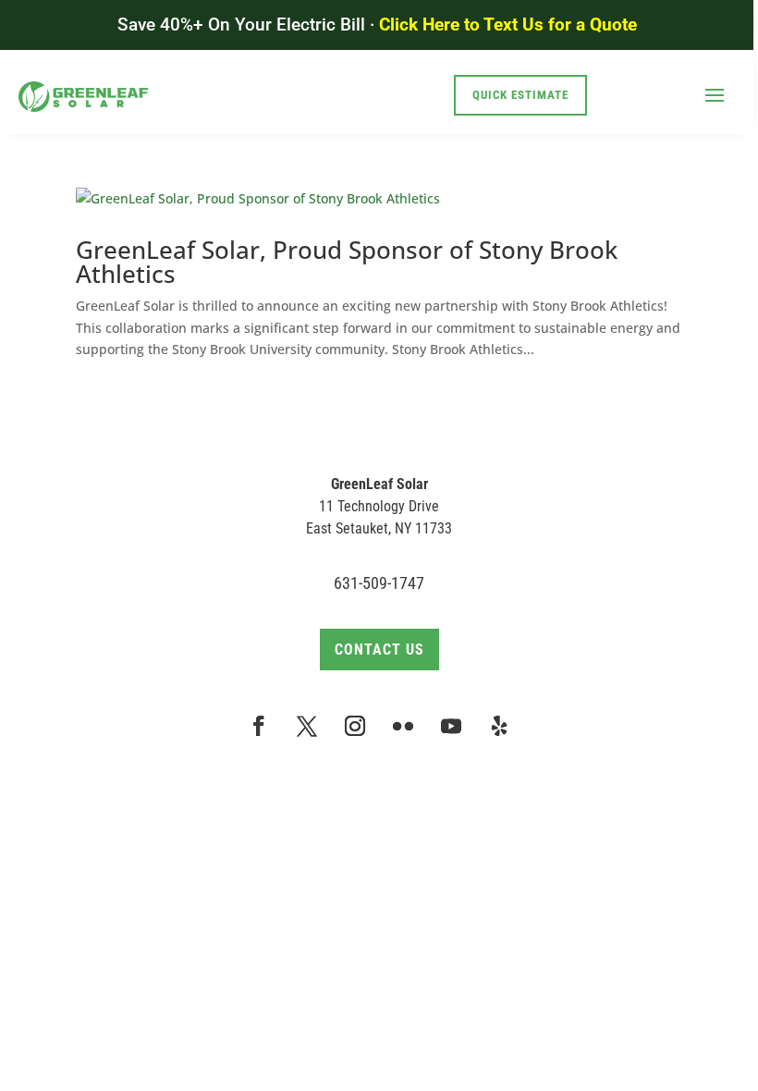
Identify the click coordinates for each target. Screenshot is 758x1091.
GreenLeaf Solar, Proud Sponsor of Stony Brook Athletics (346, 261)
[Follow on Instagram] (355, 725)
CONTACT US (379, 649)
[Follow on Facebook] (258, 725)
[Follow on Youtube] (451, 725)
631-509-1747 (379, 583)
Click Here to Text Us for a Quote (508, 24)
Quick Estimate (520, 95)
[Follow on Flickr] (403, 725)
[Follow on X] (307, 725)
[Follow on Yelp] (499, 725)
